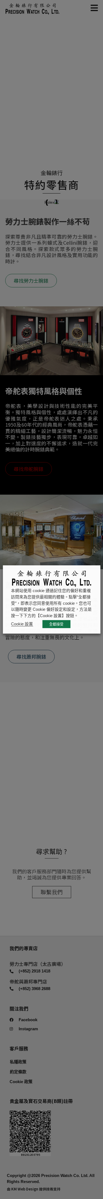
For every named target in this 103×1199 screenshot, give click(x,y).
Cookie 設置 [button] (22, 624)
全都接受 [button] (56, 624)
